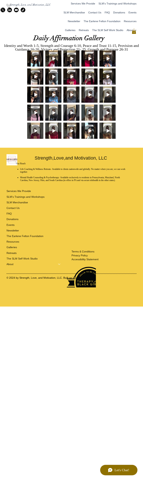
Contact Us (13, 207)
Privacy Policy (80, 255)
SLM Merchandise (17, 202)
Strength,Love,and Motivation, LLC (71, 158)
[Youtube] (16, 10)
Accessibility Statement (85, 259)
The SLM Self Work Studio (22, 258)
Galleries (12, 247)
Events (11, 224)
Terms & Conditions (83, 251)
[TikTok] (23, 10)
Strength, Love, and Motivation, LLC (30, 4)
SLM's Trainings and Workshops (26, 196)
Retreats (12, 252)
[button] (134, 31)
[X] (3, 10)
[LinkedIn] (9, 10)
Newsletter (13, 230)
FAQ (9, 213)
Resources (13, 241)
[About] (59, 264)
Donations (12, 219)
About (10, 264)
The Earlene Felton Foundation (25, 236)
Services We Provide (19, 191)
